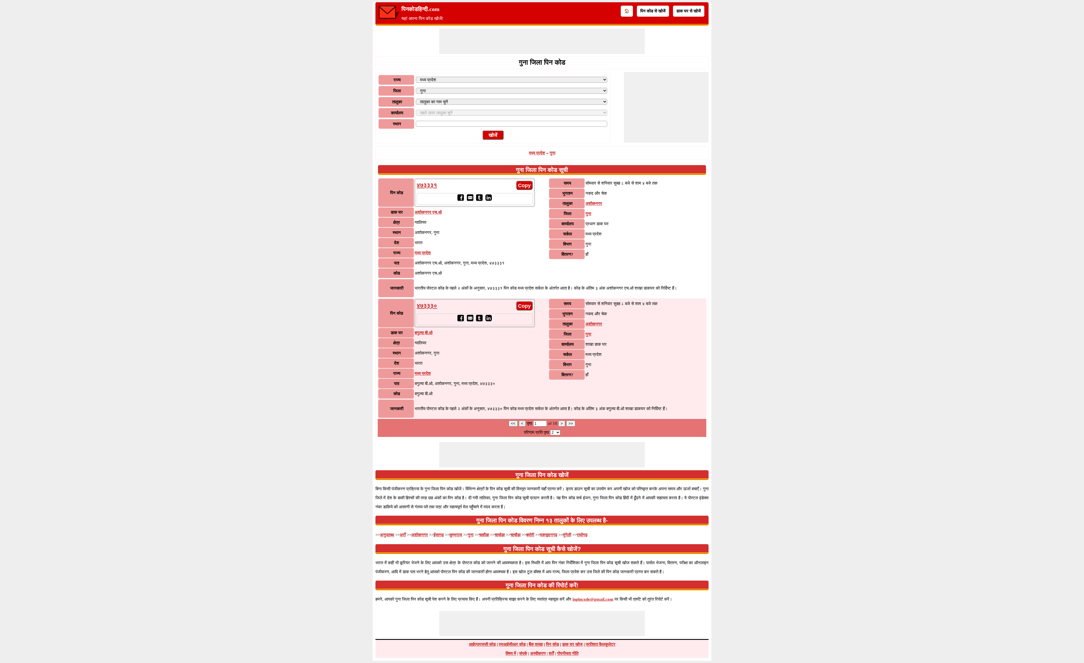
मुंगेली (567, 535)
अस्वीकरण (538, 653)
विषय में (511, 653)
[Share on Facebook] (460, 199)
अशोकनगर (593, 203)
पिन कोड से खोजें (653, 11)
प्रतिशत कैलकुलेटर (600, 644)
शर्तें (551, 653)
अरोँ (403, 535)
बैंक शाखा (536, 644)
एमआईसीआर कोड (512, 644)
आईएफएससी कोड (482, 644)
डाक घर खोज (572, 644)
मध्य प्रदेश (537, 153)
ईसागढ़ (439, 535)
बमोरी (530, 535)
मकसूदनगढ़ (548, 535)
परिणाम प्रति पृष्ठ (536, 432)
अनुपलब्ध (387, 535)
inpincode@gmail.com (592, 599)
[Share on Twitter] (479, 199)
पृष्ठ (530, 423)
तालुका (397, 102)
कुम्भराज (455, 535)
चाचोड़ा (500, 535)
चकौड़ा (484, 535)
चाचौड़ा (515, 535)
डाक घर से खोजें (688, 11)
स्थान (397, 124)
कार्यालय (397, 113)
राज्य (397, 80)
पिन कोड (552, 644)
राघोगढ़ (582, 535)
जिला (397, 91)
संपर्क (523, 653)
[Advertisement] (542, 41)
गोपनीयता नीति (567, 653)
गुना (552, 153)
